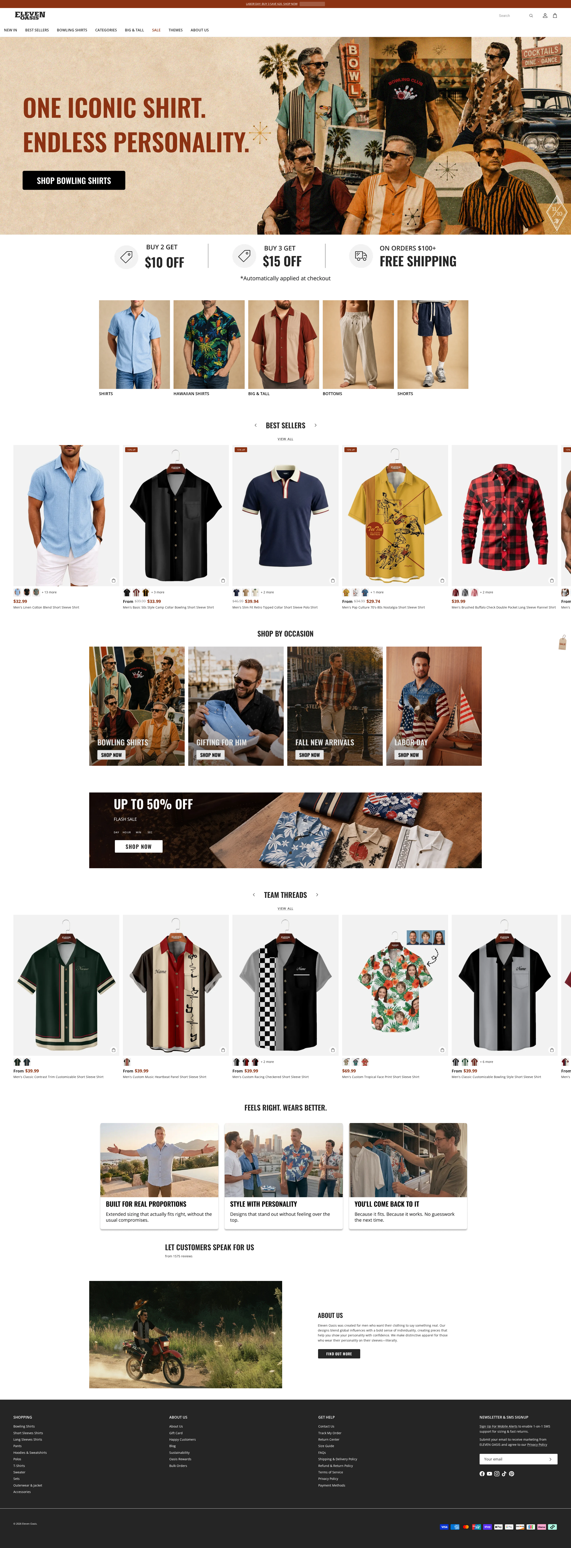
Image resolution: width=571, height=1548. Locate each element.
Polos (17, 1459)
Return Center (328, 1439)
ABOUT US (200, 30)
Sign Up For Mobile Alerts (498, 1426)
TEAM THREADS (285, 894)
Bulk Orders (178, 1466)
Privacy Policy (328, 1479)
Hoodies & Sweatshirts (30, 1452)
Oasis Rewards (180, 1459)
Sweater (19, 1472)
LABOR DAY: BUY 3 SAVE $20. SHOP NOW (272, 4)
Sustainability (179, 1452)
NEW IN (10, 30)
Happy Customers (182, 1439)
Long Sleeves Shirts (27, 1439)
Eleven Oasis (29, 1523)
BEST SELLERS (37, 30)
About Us (176, 1426)
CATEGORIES (106, 30)
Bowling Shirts (24, 1426)
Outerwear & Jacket (27, 1485)
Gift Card (176, 1433)
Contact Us (326, 1426)
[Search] (531, 15)
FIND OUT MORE (339, 1353)
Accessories (22, 1492)
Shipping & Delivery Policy (337, 1459)
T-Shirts (19, 1466)
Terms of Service (330, 1472)
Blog (172, 1446)
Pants (17, 1446)
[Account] (544, 15)
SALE (156, 30)
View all (285, 439)
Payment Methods (331, 1485)
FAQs (322, 1452)
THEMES (176, 30)
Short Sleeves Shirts (28, 1433)
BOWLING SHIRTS (72, 30)
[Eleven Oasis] (30, 15)
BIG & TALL (134, 30)
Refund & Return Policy (335, 1466)
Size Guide (326, 1446)
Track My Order (329, 1433)
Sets (16, 1479)
